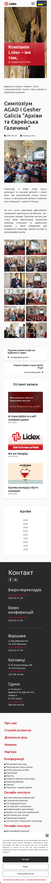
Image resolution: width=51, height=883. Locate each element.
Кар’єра (10, 752)
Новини (27, 86)
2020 (25, 542)
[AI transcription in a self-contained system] (25, 402)
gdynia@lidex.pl (15, 701)
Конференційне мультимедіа (20, 809)
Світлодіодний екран (16, 803)
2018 (35, 86)
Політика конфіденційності (36, 880)
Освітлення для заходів (17, 815)
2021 (25, 538)
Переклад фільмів (15, 782)
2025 (25, 523)
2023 (25, 531)
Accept (25, 859)
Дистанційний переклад (17, 831)
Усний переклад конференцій (20, 797)
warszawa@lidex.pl (17, 647)
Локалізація (11, 773)
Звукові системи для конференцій (22, 812)
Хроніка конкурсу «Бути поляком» (23, 489)
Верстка (10, 776)
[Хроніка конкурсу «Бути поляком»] (25, 473)
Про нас (11, 723)
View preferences (25, 873)
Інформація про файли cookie (14, 880)
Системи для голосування (18, 806)
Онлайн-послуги (17, 792)
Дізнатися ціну (16, 737)
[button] (47, 835)
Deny (25, 866)
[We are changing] (25, 439)
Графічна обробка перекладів (20, 779)
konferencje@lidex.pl (18, 617)
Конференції (14, 759)
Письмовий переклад (16, 764)
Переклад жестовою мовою (19, 767)
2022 (25, 534)
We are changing (18, 453)
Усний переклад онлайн (17, 770)
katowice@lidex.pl (16, 671)
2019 (25, 545)
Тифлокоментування (16, 818)
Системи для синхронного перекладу (24, 821)
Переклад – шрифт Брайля (19, 787)
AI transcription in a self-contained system (22, 418)
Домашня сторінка (13, 86)
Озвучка (10, 784)
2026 (25, 520)
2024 (25, 527)
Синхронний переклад (17, 800)
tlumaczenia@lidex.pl (18, 595)
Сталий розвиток (18, 730)
